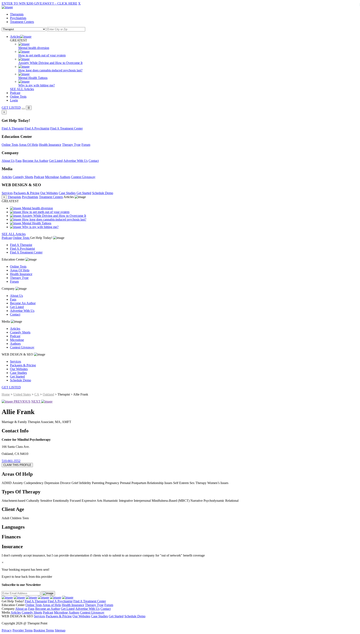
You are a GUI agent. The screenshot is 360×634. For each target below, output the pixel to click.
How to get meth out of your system (45, 212)
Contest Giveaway (83, 177)
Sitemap (60, 630)
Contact (94, 160)
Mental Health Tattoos (36, 223)
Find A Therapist (13, 128)
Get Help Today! (41, 238)
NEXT (36, 401)
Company (8, 288)
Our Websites (49, 193)
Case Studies (67, 193)
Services (7, 193)
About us (21, 608)
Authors (65, 177)
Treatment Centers (22, 22)
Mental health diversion (37, 208)
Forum (85, 144)
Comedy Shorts (23, 177)
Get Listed (56, 160)
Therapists (17, 14)
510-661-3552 (11, 461)
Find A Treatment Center (66, 128)
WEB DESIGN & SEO (18, 354)
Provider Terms (22, 630)
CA (36, 394)
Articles (15, 36)
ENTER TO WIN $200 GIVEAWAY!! (39, 3)
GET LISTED (11, 107)
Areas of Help (51, 605)
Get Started (83, 193)
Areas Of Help (28, 144)
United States (22, 394)
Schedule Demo (102, 193)
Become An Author (35, 160)
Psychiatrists (18, 18)
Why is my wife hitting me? (40, 227)
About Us (8, 160)
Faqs (18, 160)
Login (14, 100)
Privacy (7, 630)
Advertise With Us (75, 160)
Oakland (48, 394)
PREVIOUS (21, 401)
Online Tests (18, 96)
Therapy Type (71, 144)
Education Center (13, 259)
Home (6, 394)
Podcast (15, 93)
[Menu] (23, 108)
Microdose (52, 177)
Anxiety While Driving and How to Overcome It (53, 215)
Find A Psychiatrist (37, 128)
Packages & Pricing (26, 193)
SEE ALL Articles (22, 89)
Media (6, 321)
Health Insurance (50, 144)
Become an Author (47, 608)
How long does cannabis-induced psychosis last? (53, 219)
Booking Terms (44, 630)
